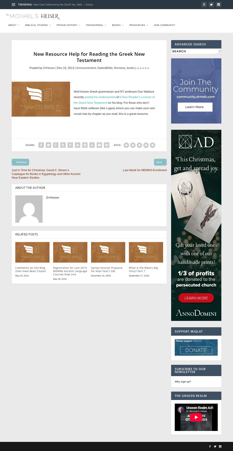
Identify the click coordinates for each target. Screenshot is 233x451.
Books (116, 25)
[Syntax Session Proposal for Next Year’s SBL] (108, 252)
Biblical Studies (36, 25)
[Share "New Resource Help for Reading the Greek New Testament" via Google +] (55, 145)
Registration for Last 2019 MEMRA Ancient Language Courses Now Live (70, 271)
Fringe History (67, 25)
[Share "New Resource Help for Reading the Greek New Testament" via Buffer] (84, 145)
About (12, 25)
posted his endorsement (100, 97)
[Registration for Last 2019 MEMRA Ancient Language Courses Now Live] (70, 252)
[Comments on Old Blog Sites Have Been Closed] (32, 252)
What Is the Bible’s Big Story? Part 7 (143, 269)
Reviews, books (124, 67)
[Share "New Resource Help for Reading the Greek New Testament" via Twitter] (48, 145)
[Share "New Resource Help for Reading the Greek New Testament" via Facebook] (41, 145)
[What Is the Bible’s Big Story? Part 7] (146, 252)
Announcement (86, 67)
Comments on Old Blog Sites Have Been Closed (30, 269)
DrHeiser (49, 67)
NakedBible (105, 67)
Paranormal (94, 25)
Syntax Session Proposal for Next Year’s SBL (107, 269)
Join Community (164, 25)
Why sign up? (183, 381)
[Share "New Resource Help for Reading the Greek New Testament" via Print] (106, 145)
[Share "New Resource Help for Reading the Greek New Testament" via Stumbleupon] (92, 145)
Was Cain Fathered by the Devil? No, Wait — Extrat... (64, 4)
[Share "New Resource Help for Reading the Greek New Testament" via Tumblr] (63, 145)
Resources (137, 25)
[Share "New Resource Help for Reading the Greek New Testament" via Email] (99, 145)
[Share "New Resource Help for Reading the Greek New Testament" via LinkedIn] (77, 145)
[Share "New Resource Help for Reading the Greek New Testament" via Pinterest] (70, 145)
